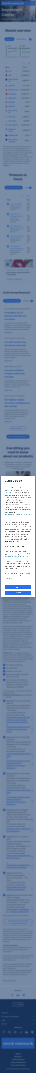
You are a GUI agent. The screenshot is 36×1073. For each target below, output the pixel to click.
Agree (18, 587)
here (27, 507)
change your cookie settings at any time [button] (18, 514)
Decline (18, 593)
